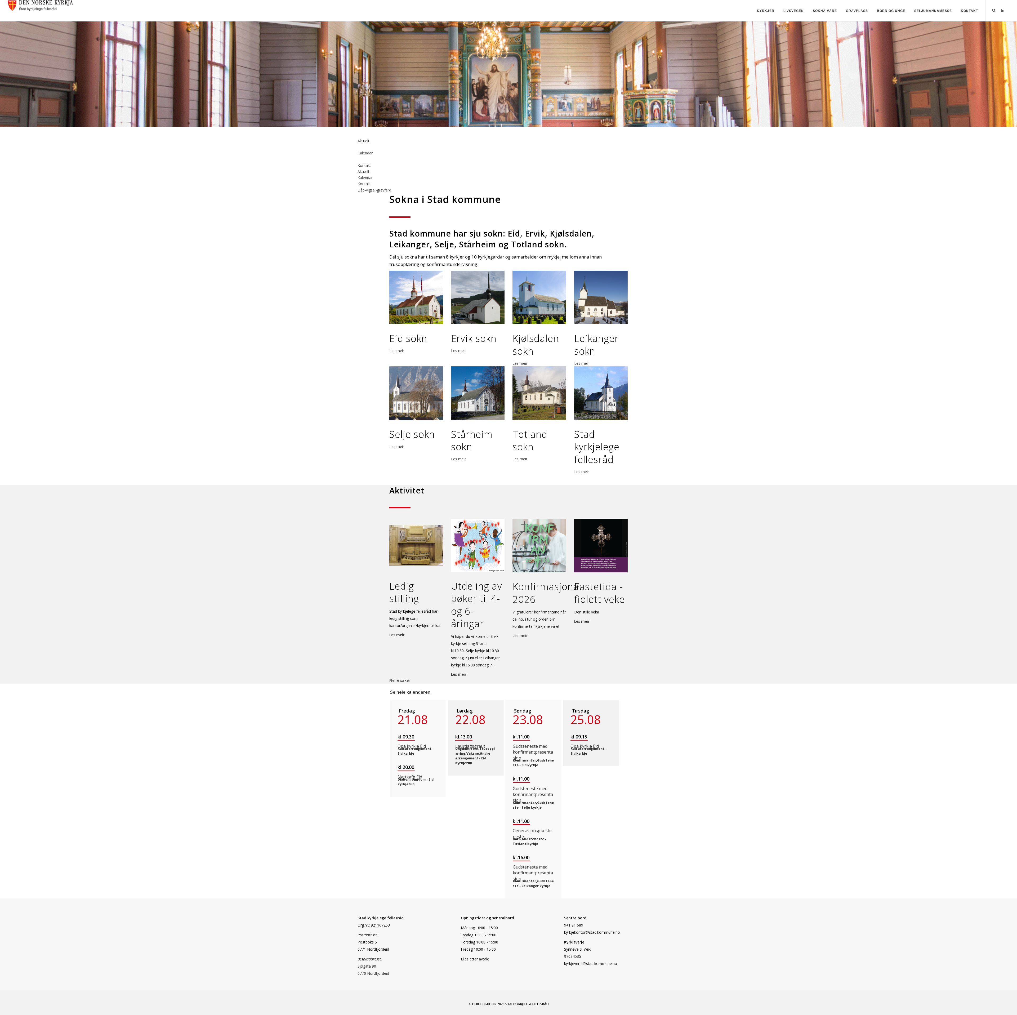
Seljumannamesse (933, 11)
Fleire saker (399, 680)
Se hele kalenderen (410, 692)
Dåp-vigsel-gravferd (374, 190)
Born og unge (891, 11)
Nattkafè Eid (410, 777)
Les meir (396, 350)
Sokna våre (825, 11)
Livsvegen (793, 11)
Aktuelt (363, 140)
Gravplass (857, 11)
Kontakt (969, 11)
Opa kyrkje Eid (412, 746)
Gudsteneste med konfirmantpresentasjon (533, 752)
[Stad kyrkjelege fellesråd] (40, 4)
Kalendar (365, 152)
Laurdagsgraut (470, 746)
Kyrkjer (765, 11)
